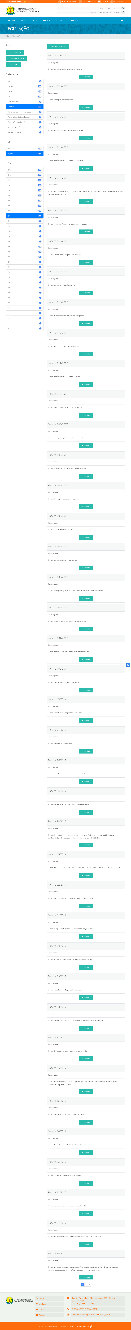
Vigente (15, 52)
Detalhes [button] (86, 77)
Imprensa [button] (47, 20)
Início (9, 36)
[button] (122, 20)
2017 (13, 64)
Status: (50, 63)
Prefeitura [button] (11, 20)
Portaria (16, 58)
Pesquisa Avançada (59, 46)
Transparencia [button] (73, 20)
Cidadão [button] (23, 20)
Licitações (35, 20)
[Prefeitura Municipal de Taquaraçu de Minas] (22, 10)
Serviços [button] (58, 20)
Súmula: (50, 69)
